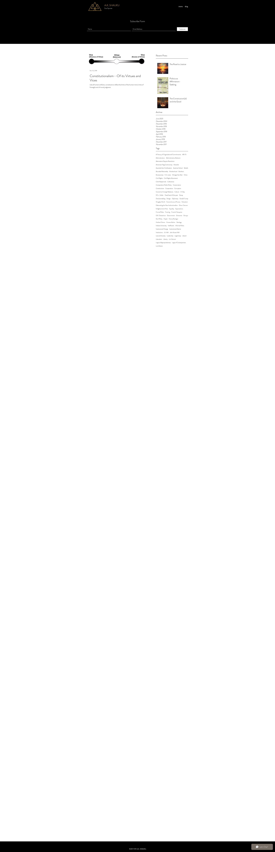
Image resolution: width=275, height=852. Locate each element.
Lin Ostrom (172, 239)
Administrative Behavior (173, 158)
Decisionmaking (160, 199)
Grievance (179, 216)
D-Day (182, 192)
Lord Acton (159, 246)
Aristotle (176, 165)
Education (185, 202)
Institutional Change (162, 229)
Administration (160, 158)
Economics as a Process (173, 202)
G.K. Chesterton (161, 216)
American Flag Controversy (164, 165)
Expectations (179, 209)
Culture (176, 192)
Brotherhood (173, 171)
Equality (171, 209)
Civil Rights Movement (171, 178)
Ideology (179, 222)
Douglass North (160, 202)
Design (169, 199)
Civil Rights (159, 178)
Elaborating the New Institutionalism (167, 205)
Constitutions (160, 188)
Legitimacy (178, 236)
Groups (185, 216)
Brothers (181, 171)
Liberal (184, 236)
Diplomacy (175, 199)
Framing (167, 212)
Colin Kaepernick (161, 182)
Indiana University (161, 226)
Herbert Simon (160, 222)
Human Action (170, 222)
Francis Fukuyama (176, 212)
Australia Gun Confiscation (164, 168)
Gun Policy (159, 219)
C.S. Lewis (168, 175)
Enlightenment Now (162, 209)
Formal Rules (160, 212)
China (185, 175)
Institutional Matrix (175, 229)
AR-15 (184, 155)
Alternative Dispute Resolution (165, 161)
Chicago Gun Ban (177, 175)
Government (171, 216)
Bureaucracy (159, 175)
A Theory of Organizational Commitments (168, 155)
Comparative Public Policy (164, 185)
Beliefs (186, 168)
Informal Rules (179, 226)
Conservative (177, 185)
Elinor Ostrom (183, 205)
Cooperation (169, 188)
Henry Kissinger (173, 219)
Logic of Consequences (179, 243)
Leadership (170, 236)
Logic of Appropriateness (163, 243)
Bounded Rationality (162, 171)
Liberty (165, 239)
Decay (181, 195)
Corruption (177, 188)
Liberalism (159, 239)
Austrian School (178, 168)
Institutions (159, 232)
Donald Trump (184, 199)
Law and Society (160, 236)
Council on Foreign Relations (164, 192)
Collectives (170, 182)
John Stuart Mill (174, 232)
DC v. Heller (159, 195)
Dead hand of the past (171, 195)
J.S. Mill (166, 232)
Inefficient (171, 226)
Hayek (165, 219)
